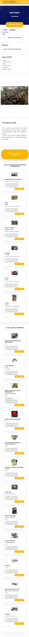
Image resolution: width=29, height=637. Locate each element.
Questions (13, 30)
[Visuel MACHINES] (14, 95)
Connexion (25, 2)
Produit (5, 30)
